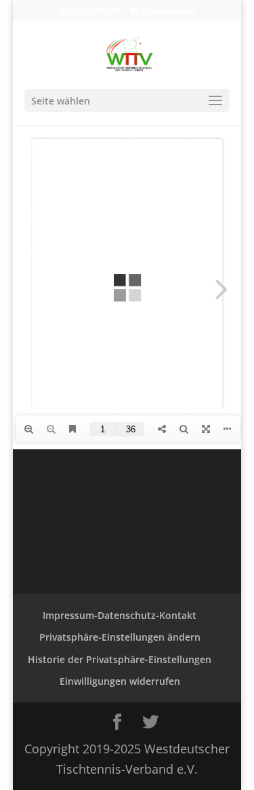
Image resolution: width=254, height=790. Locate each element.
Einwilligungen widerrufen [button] (120, 681)
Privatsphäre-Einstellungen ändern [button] (119, 637)
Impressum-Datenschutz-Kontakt (119, 615)
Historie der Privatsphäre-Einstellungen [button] (119, 659)
